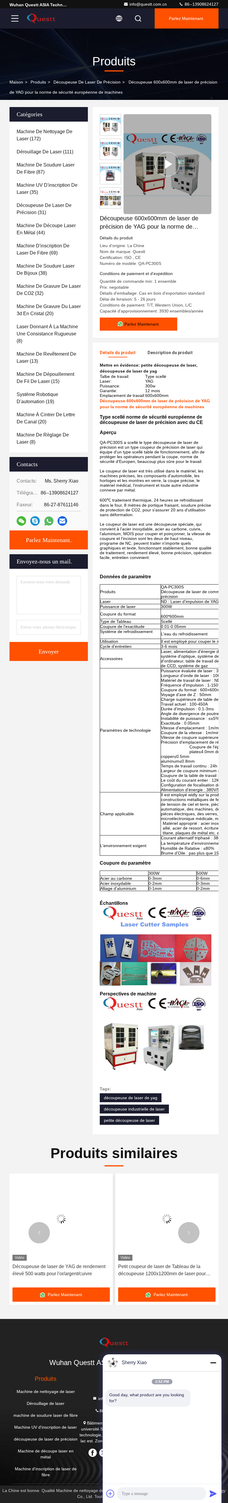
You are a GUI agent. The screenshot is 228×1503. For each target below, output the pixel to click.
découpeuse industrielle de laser (134, 1109)
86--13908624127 (200, 4)
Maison (16, 82)
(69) (43, 249)
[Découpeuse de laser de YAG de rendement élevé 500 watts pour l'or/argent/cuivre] (57, 1219)
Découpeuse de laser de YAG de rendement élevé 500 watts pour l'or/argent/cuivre (54, 1270)
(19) (37, 398)
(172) (44, 135)
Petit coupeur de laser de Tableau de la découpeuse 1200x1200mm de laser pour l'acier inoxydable (158, 1270)
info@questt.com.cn (148, 4)
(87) (46, 168)
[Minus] (213, 1362)
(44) (46, 229)
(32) (49, 290)
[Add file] (110, 1493)
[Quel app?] (49, 521)
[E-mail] (62, 521)
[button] (39, 1232)
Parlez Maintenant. (186, 18)
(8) (47, 333)
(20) (49, 310)
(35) (47, 189)
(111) (45, 151)
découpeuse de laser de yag (130, 1097)
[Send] (213, 1493)
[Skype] (35, 521)
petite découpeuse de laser (129, 1120)
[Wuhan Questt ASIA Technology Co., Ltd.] (41, 18)
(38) (46, 269)
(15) (45, 378)
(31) (44, 209)
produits (38, 82)
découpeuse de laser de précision (87, 82)
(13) (46, 357)
